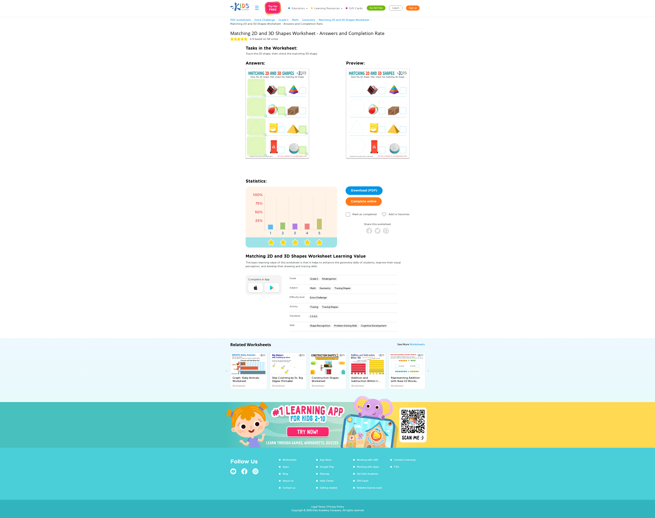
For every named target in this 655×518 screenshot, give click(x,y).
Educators (298, 8)
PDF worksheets (240, 19)
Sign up (413, 7)
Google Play (327, 466)
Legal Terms (318, 506)
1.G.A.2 (313, 316)
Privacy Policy (335, 506)
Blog (285, 473)
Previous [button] (227, 371)
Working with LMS (367, 459)
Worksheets (417, 344)
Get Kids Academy (367, 473)
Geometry (308, 19)
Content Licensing (405, 459)
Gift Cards (355, 8)
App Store (325, 459)
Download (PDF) (364, 190)
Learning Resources (326, 8)
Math (295, 19)
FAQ (396, 466)
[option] (248, 370)
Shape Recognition (320, 325)
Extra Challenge (264, 19)
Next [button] (428, 371)
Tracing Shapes (342, 288)
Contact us (289, 487)
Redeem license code (369, 487)
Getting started (328, 487)
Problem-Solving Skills (345, 325)
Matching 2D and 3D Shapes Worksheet (344, 19)
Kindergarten (329, 279)
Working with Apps (368, 466)
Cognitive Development (373, 325)
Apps (286, 466)
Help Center (327, 480)
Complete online (363, 201)
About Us (288, 480)
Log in (395, 7)
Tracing (314, 307)
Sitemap (324, 473)
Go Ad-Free (376, 7)
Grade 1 (283, 19)
